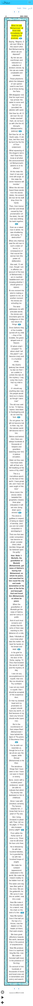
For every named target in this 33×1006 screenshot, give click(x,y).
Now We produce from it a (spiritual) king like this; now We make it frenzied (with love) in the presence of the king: (16, 955)
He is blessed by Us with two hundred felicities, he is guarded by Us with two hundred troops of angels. (16, 854)
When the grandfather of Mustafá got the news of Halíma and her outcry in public (16, 610)
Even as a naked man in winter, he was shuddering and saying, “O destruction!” (16, 232)
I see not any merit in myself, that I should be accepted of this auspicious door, (16, 692)
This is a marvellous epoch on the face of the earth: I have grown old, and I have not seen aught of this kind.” (16, 481)
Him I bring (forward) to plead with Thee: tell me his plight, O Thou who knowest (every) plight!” (16, 823)
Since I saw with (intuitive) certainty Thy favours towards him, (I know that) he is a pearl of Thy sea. (16, 807)
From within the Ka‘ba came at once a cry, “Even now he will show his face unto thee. (16, 838)
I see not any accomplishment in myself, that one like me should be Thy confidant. (16, 678)
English (19, 8)
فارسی (30, 8)
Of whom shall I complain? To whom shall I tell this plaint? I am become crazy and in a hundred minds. (16, 354)
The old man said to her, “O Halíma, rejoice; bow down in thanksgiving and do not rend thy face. (16, 410)
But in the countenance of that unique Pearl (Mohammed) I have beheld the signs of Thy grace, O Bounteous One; (16, 732)
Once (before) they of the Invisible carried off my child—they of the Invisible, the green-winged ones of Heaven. (16, 335)
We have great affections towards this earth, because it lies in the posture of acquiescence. (16, 939)
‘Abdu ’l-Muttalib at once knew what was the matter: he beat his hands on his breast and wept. (16, 642)
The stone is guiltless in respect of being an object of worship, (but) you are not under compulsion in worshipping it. (16, 523)
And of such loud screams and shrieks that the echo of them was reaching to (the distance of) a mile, (16, 626)
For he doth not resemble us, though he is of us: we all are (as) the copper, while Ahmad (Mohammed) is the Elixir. (16, 754)
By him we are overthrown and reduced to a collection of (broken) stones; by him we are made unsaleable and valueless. (16, 66)
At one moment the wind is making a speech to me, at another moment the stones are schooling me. (16, 296)
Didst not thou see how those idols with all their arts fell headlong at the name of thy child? (16, 465)
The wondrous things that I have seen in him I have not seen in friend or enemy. (16, 771)
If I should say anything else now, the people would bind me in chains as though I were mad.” (16, 394)
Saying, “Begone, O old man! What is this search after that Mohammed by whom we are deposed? (16, 47)
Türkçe (24, 8)
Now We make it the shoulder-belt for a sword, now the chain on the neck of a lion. (16, 907)
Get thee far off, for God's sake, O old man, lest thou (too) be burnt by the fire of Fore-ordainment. (16, 140)
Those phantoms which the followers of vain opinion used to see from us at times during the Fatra (16, 85)
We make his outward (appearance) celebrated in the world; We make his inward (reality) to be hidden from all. (16, 872)
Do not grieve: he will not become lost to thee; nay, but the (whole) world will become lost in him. (16, 426)
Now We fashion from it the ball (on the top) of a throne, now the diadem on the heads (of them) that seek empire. (16, 923)
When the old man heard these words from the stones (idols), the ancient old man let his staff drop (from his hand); (16, 195)
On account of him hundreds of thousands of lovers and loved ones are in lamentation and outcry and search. (16, 972)
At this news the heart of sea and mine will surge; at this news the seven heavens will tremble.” (16, 177)
